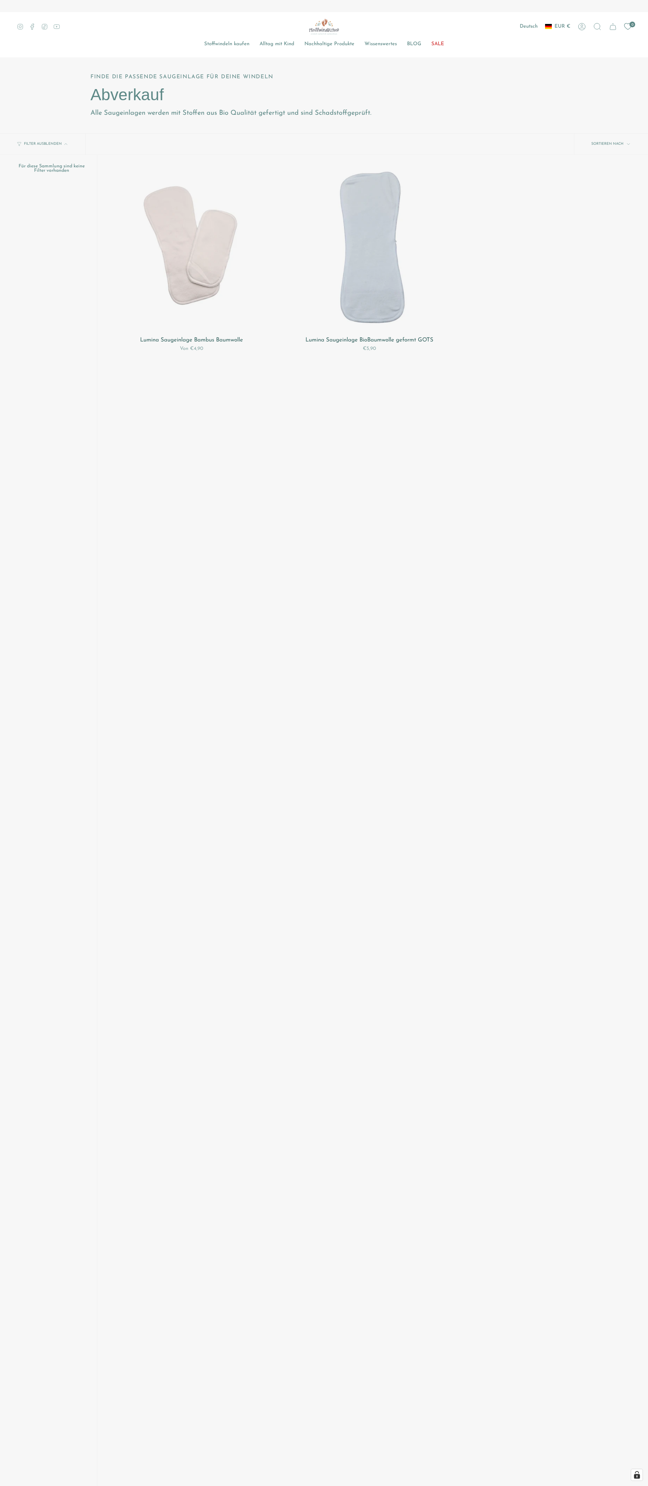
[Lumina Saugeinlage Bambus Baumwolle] (191, 249)
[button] (597, 26)
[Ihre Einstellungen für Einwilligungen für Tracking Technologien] (637, 1475)
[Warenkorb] (613, 26)
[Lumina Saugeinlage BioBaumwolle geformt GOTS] (369, 249)
